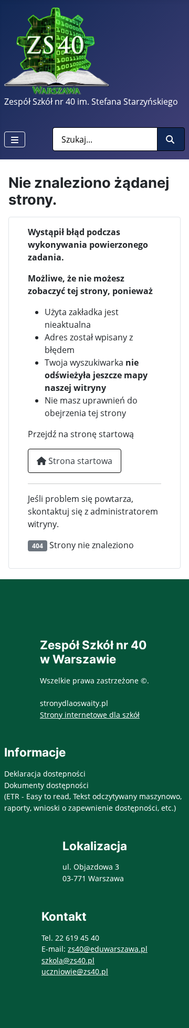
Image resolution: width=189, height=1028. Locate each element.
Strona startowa (79, 461)
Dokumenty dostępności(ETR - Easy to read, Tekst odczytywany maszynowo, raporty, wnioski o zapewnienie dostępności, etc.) (93, 796)
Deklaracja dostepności (45, 774)
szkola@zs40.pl (67, 960)
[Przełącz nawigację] (14, 139)
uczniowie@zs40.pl (74, 971)
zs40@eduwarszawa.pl (108, 949)
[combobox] (105, 139)
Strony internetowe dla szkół (90, 715)
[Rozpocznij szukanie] (171, 139)
